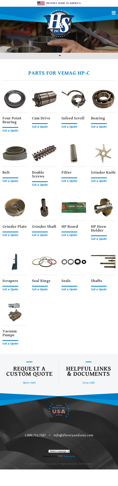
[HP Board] (73, 207)
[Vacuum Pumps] (14, 312)
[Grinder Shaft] (44, 207)
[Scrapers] (14, 261)
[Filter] (73, 153)
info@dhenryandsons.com (73, 435)
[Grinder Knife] (103, 153)
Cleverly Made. (85, 464)
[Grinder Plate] (14, 207)
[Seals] (73, 261)
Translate (69, 456)
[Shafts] (103, 261)
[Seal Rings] (44, 261)
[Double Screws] (44, 153)
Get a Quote (10, 130)
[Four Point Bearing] (14, 99)
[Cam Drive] (44, 99)
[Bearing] (103, 99)
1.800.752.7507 (35, 435)
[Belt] (14, 153)
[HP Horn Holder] (103, 207)
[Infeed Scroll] (73, 99)
